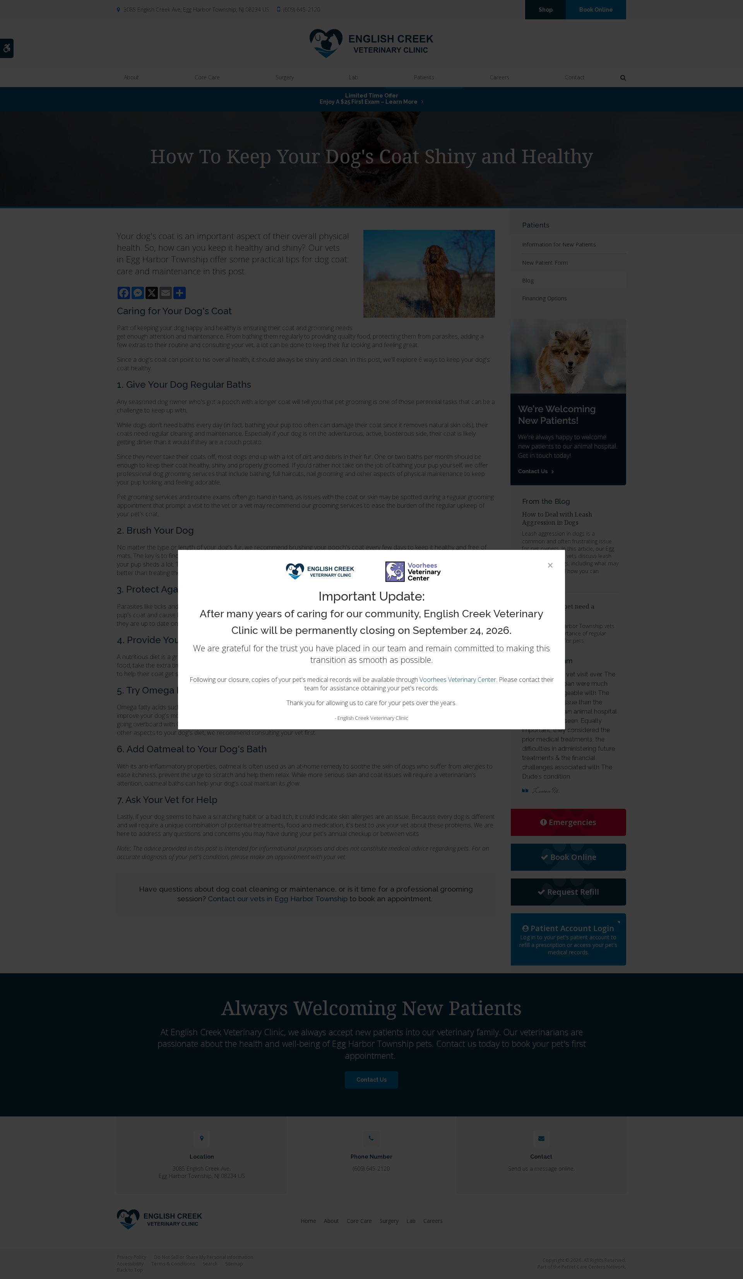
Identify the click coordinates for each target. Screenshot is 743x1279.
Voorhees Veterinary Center (457, 679)
